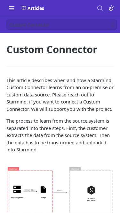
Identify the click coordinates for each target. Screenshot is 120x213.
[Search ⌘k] (100, 8)
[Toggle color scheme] (112, 8)
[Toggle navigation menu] (11, 8)
